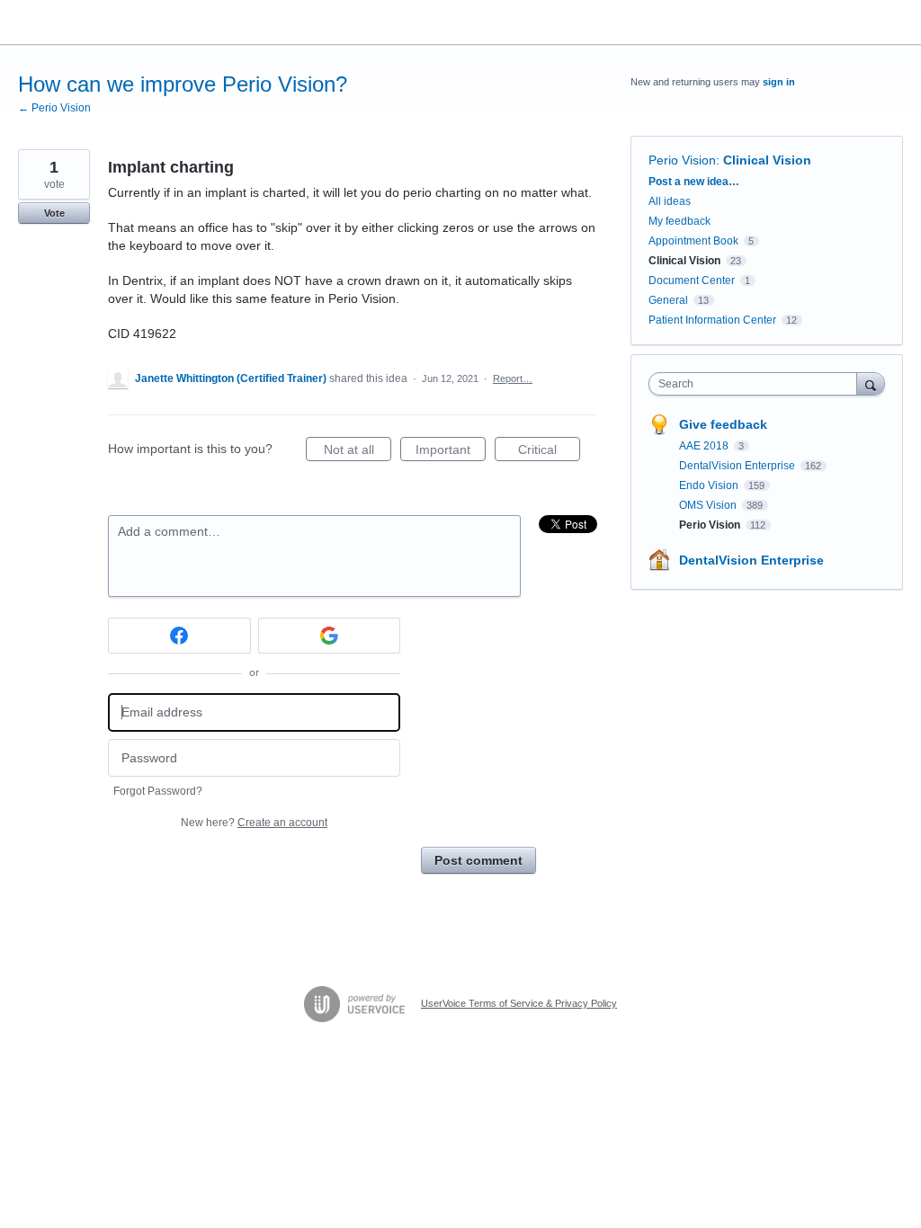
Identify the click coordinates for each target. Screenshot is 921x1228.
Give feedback (723, 424)
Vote (54, 213)
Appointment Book (693, 241)
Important (451, 451)
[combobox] (756, 384)
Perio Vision (682, 160)
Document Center (691, 280)
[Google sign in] (329, 636)
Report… (512, 378)
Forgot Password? (157, 791)
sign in (779, 81)
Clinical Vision (767, 160)
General (668, 300)
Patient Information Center (712, 320)
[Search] (870, 383)
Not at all (357, 451)
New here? (254, 822)
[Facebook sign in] (179, 636)
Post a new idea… (693, 181)
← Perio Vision (54, 108)
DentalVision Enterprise (738, 465)
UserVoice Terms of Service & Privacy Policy (519, 1003)
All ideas (669, 201)
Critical (549, 451)
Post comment (478, 860)
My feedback (679, 221)
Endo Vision (710, 485)
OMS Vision (709, 505)
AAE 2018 (705, 446)
